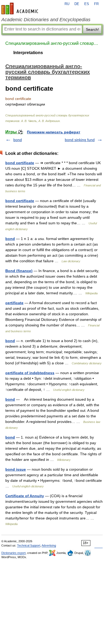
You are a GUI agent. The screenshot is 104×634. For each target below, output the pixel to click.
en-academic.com (20, 8)
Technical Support (28, 545)
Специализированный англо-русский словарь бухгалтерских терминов (52, 43)
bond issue (15, 469)
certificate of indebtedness (29, 373)
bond (17, 140)
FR (96, 4)
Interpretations (28, 52)
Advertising (49, 545)
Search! (92, 29)
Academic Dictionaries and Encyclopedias (45, 19)
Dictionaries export (13, 552)
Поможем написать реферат (53, 132)
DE (76, 4)
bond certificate (19, 163)
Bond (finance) (19, 271)
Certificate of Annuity (24, 496)
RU (67, 4)
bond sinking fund (80, 140)
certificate (14, 303)
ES (86, 4)
